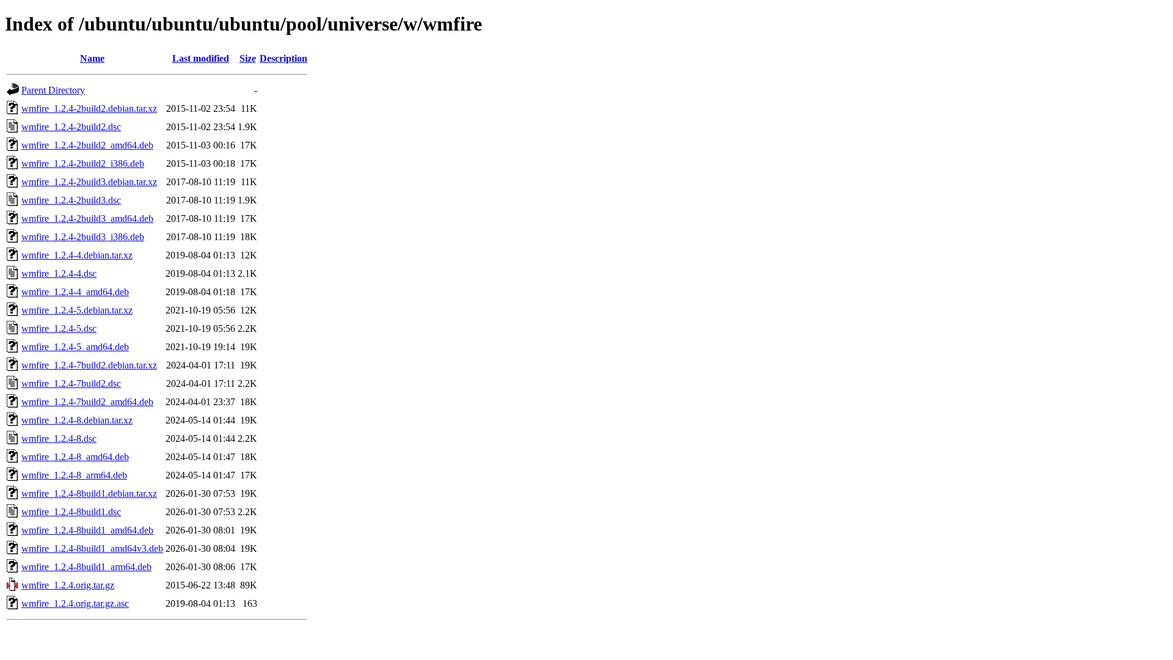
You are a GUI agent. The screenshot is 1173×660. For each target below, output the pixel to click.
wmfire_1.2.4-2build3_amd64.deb (87, 218)
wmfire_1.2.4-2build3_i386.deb (82, 237)
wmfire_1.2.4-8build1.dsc (71, 512)
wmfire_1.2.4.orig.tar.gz (67, 585)
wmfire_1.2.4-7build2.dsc (71, 383)
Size (247, 58)
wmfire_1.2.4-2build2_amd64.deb (87, 145)
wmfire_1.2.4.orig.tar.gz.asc (75, 603)
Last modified (200, 58)
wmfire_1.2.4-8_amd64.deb (75, 457)
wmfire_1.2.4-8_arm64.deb (74, 475)
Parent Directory (53, 90)
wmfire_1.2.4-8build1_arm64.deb (86, 567)
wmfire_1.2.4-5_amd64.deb (75, 347)
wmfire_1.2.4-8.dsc (59, 438)
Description (283, 58)
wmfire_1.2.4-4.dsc (59, 273)
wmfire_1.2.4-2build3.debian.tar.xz (89, 182)
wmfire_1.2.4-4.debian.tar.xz (77, 255)
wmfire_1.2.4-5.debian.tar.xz (77, 310)
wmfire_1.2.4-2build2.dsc (71, 127)
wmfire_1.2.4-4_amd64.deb (75, 292)
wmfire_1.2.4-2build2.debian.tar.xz (89, 108)
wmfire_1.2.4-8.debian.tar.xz (77, 420)
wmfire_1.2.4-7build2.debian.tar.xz (89, 365)
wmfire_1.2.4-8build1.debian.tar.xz (89, 493)
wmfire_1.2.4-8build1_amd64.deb (87, 530)
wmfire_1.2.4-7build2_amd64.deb (87, 402)
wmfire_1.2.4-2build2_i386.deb (82, 163)
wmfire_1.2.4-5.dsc (59, 328)
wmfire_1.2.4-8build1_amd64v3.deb (92, 548)
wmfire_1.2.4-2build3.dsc (71, 200)
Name (92, 58)
